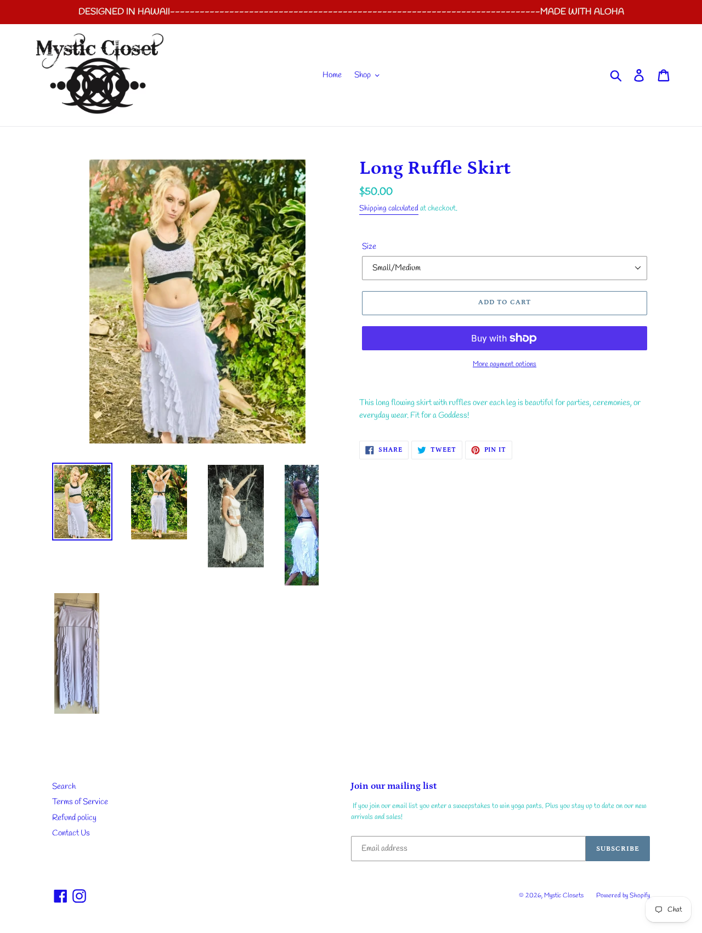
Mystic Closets (564, 895)
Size (369, 246)
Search (64, 786)
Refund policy (74, 817)
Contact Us (71, 833)
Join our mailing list (394, 786)
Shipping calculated (388, 208)
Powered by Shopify (623, 895)
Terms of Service (80, 802)
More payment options (504, 364)
